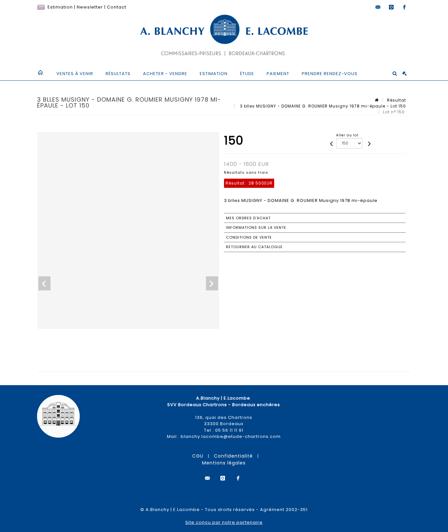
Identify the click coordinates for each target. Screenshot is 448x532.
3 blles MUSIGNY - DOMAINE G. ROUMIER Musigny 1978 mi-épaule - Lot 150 (322, 106)
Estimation (60, 7)
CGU (197, 456)
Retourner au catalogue (254, 246)
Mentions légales (224, 463)
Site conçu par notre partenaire (224, 522)
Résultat (396, 100)
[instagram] (391, 7)
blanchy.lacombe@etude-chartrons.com (231, 436)
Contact (116, 7)
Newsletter (90, 7)
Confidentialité (233, 456)
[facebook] (404, 7)
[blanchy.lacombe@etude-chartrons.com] (378, 7)
